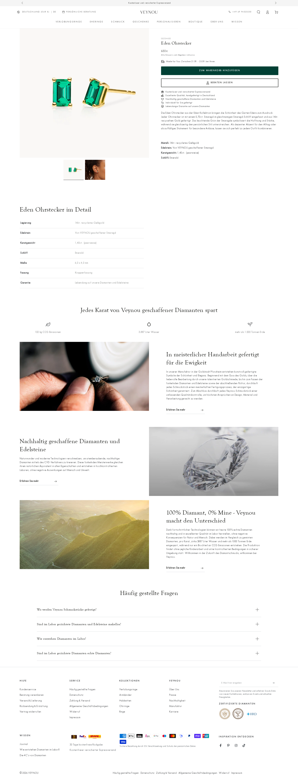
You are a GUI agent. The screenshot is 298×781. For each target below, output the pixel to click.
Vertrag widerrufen (30, 712)
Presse (172, 695)
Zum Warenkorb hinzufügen (219, 70)
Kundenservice (28, 690)
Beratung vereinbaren (32, 695)
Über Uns (174, 690)
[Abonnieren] (275, 683)
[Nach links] (23, 3)
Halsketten (125, 701)
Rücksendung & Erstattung (34, 706)
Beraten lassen (222, 83)
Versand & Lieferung (31, 701)
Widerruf (74, 712)
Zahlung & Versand (79, 701)
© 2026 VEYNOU (29, 773)
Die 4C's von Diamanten (33, 755)
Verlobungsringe (128, 690)
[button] (258, 12)
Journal (24, 744)
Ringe (122, 712)
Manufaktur (175, 706)
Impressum (74, 717)
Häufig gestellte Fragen (82, 690)
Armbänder (125, 695)
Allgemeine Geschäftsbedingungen (88, 706)
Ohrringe (124, 706)
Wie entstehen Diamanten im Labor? (40, 750)
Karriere (173, 712)
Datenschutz (76, 695)
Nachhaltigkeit (177, 701)
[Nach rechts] (275, 3)
